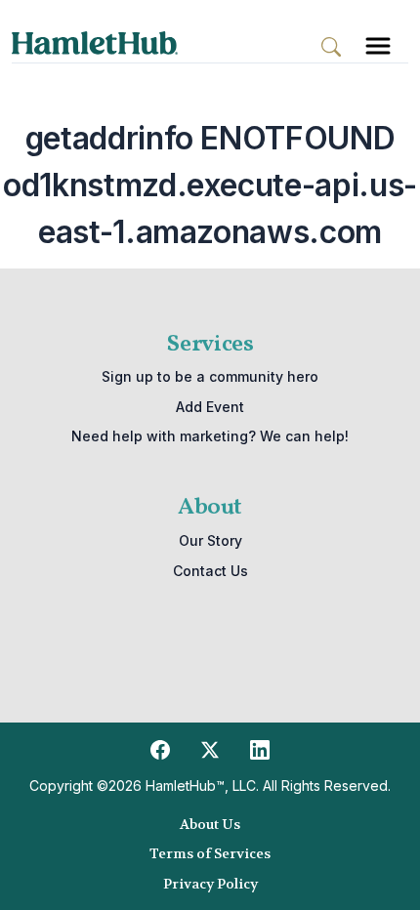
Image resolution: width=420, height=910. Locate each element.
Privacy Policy (210, 883)
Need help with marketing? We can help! (210, 436)
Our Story (210, 540)
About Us (210, 824)
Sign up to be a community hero (210, 376)
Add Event (210, 406)
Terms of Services (210, 853)
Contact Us (210, 570)
